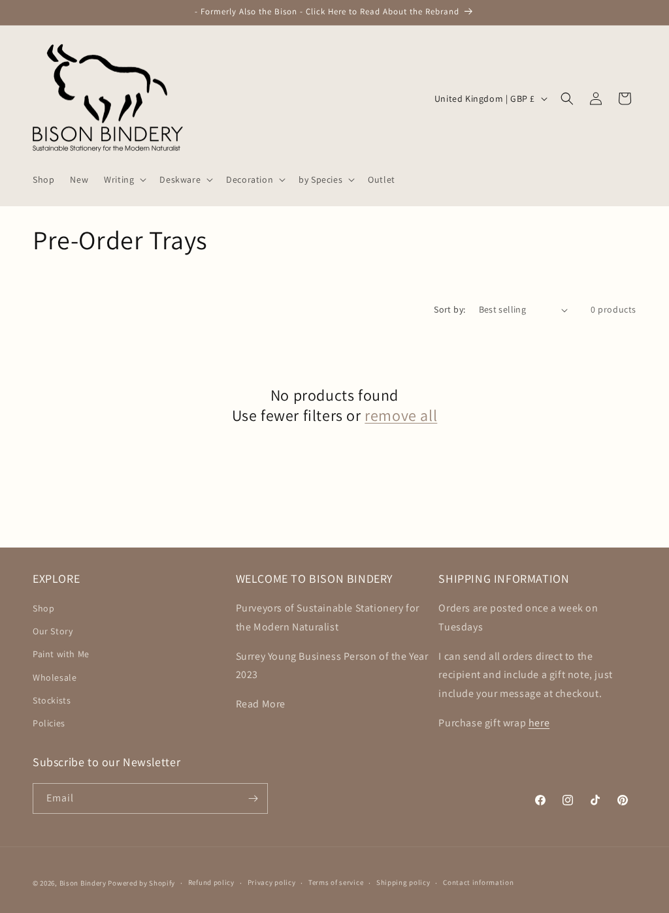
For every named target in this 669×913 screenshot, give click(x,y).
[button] (124, 179)
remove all (401, 415)
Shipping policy (403, 882)
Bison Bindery (82, 883)
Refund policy (211, 882)
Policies (49, 723)
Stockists (52, 700)
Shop (43, 608)
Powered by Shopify (141, 883)
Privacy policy (272, 882)
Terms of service (335, 882)
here (539, 723)
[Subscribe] (252, 798)
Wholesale (54, 677)
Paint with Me (61, 654)
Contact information (478, 882)
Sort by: (449, 309)
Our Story (53, 631)
